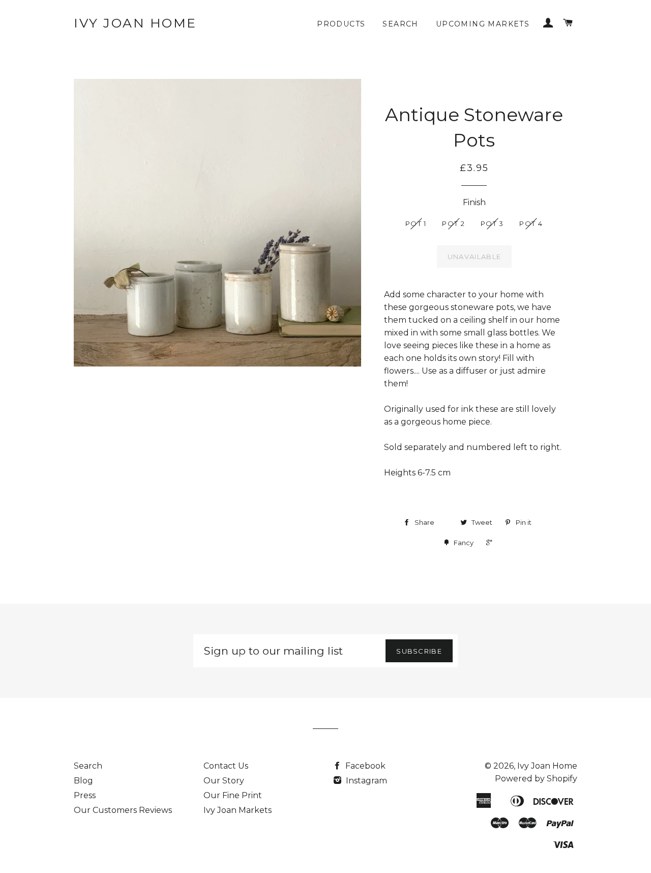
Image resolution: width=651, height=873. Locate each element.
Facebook (364, 766)
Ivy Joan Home (135, 23)
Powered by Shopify (536, 778)
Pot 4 (531, 223)
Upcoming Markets (482, 24)
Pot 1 (416, 223)
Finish (474, 202)
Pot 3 (492, 223)
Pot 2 (453, 223)
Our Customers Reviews (123, 810)
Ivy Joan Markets (237, 810)
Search (400, 24)
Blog (83, 780)
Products (341, 24)
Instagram (365, 780)
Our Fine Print (232, 795)
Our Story (223, 780)
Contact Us (225, 766)
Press (85, 795)
